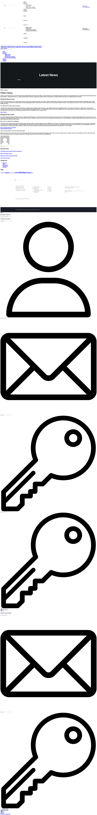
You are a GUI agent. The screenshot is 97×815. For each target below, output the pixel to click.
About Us (25, 2)
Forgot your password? (5, 814)
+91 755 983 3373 (86, 29)
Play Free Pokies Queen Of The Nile (8, 127)
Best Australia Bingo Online (6, 153)
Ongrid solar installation (30, 7)
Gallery (25, 9)
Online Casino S (3, 112)
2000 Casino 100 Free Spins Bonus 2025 (8, 155)
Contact (25, 11)
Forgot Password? (4, 810)
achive (1, 172)
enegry (7, 172)
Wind (32, 172)
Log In (3, 811)
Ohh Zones (37, 209)
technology (22, 172)
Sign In (1, 610)
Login (1, 48)
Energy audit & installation (31, 8)
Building (4, 172)
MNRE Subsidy (29, 5)
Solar (16, 172)
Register (5, 48)
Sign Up (2, 812)
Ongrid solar (28, 6)
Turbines (29, 172)
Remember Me (5, 809)
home (10, 172)
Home (25, 1)
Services (25, 4)
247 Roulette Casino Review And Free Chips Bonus (11, 151)
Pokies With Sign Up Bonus (6, 128)
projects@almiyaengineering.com (23, 198)
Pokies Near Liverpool (5, 158)
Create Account (4, 609)
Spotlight (25, 10)
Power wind (13, 172)
